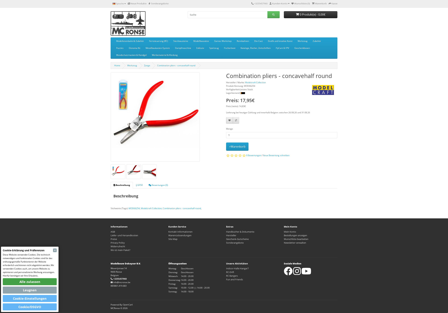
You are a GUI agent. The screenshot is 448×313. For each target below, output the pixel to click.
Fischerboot (229, 48)
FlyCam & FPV (282, 48)
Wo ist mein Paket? (120, 250)
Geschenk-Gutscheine (237, 239)
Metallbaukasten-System (158, 48)
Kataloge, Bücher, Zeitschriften (256, 48)
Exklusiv (200, 48)
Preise (114, 239)
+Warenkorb (237, 146)
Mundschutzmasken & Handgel (131, 55)
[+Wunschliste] (229, 120)
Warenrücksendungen (179, 235)
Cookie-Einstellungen (30, 298)
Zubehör (317, 41)
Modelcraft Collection (151, 208)
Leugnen (30, 290)
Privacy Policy (118, 242)
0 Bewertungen (253, 155)
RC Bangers (232, 275)
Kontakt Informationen (180, 231)
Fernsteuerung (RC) (158, 41)
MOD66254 (134, 208)
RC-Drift (230, 272)
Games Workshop (223, 41)
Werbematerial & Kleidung (165, 55)
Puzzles (120, 48)
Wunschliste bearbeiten (296, 239)
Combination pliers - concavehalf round (176, 65)
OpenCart (128, 304)
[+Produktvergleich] (236, 120)
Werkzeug (302, 41)
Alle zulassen (29, 282)
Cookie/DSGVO (29, 307)
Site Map (172, 239)
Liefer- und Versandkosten (124, 235)
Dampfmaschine (183, 48)
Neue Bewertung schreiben (276, 155)
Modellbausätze (201, 41)
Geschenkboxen (302, 48)
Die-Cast (258, 41)
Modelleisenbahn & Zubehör (130, 41)
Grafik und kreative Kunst (280, 41)
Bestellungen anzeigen (295, 235)
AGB (113, 231)
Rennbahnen (243, 41)
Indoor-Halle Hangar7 (237, 268)
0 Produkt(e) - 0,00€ (312, 14)
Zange (147, 65)
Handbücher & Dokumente (240, 231)
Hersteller (231, 235)
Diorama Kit (134, 48)
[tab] (122, 185)
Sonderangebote (235, 242)
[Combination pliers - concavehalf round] (155, 118)
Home (117, 65)
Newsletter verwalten (295, 242)
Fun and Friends (234, 279)
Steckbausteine (180, 41)
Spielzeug (214, 48)
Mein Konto (290, 231)
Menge (229, 128)
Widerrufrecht (118, 246)
